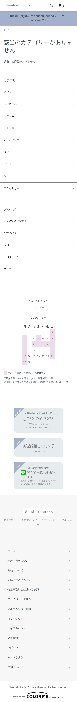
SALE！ (8, 245)
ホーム (6, 30)
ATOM (18, 618)
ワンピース (10, 103)
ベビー (8, 152)
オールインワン (13, 140)
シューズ (9, 176)
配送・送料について (19, 560)
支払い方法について (19, 580)
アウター (9, 91)
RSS (9, 618)
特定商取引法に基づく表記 (23, 589)
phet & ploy (11, 232)
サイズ (8, 269)
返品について (15, 570)
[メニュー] (71, 5)
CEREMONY (11, 256)
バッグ (8, 164)
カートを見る (15, 657)
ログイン (12, 647)
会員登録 (12, 638)
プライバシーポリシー (20, 599)
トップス (9, 115)
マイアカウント (16, 628)
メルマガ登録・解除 (19, 609)
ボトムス (9, 128)
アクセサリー (11, 188)
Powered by (19, 696)
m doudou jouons (15, 220)
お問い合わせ (15, 667)
